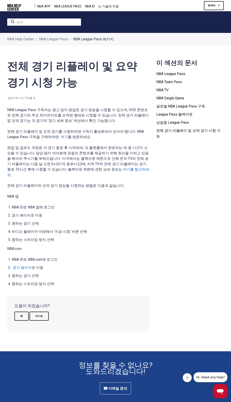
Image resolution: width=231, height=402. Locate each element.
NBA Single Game (170, 98)
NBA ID (90, 6)
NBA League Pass (53, 39)
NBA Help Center (20, 39)
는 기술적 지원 (108, 6)
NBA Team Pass (169, 82)
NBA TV (162, 90)
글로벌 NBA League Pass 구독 (180, 106)
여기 (64, 137)
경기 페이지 (22, 267)
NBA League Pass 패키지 (93, 39)
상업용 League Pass (172, 122)
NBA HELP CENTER (14, 5)
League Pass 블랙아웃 (174, 114)
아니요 (39, 316)
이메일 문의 (117, 388)
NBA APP (44, 6)
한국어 (212, 5)
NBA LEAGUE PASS (67, 6)
